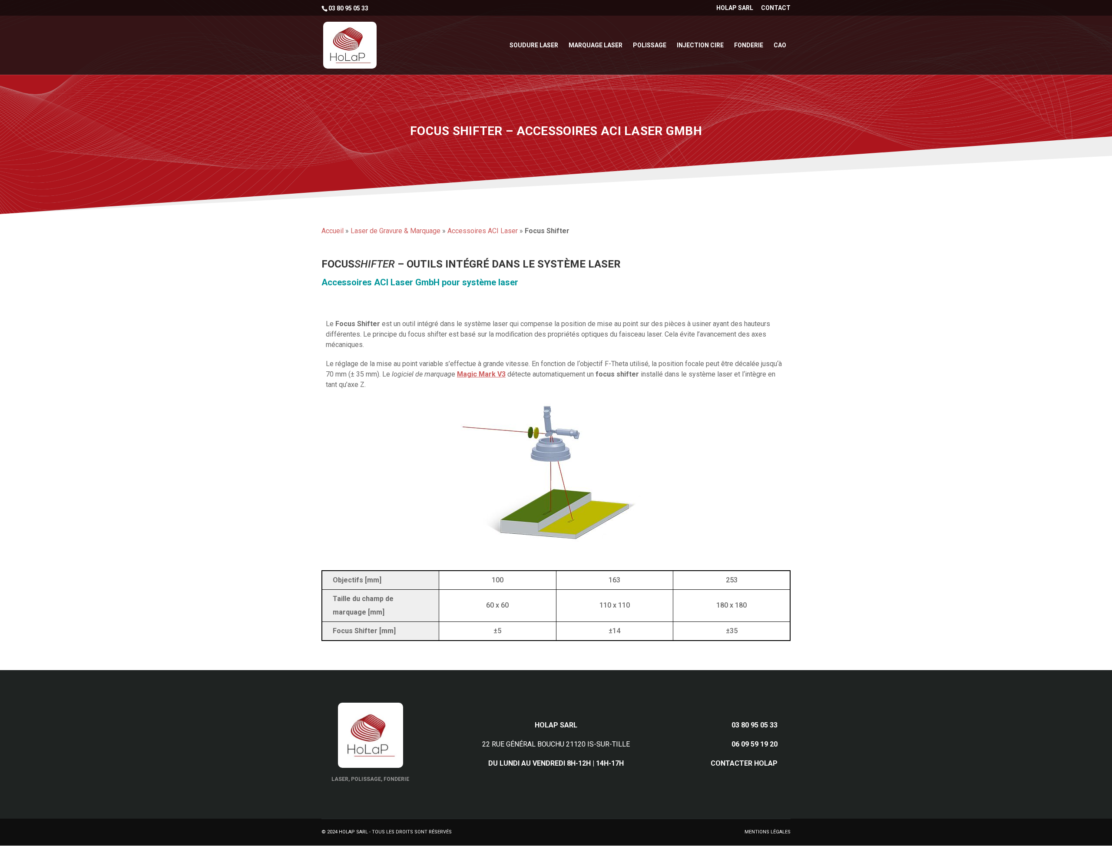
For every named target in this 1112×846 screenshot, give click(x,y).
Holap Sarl (734, 8)
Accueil (332, 231)
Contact (776, 8)
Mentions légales (768, 832)
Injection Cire (700, 45)
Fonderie (748, 45)
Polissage (649, 45)
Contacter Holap (744, 763)
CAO (780, 45)
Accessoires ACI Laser (482, 231)
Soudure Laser (534, 45)
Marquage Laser (595, 45)
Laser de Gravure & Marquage (395, 231)
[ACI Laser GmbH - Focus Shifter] (556, 544)
